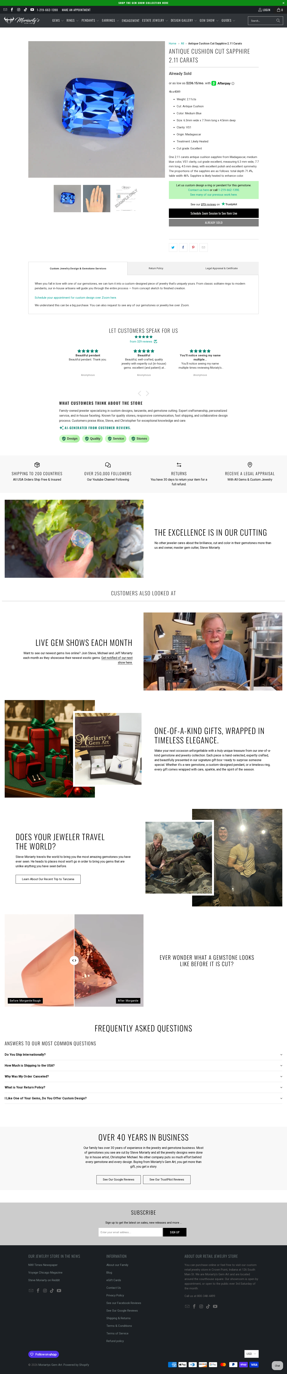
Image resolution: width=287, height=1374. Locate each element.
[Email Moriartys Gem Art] (5, 10)
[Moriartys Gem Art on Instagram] (18, 10)
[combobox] (265, 20)
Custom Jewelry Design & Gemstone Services (78, 268)
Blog (109, 1272)
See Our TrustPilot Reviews (167, 1179)
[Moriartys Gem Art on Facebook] (12, 10)
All (182, 43)
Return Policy (156, 268)
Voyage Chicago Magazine (45, 1272)
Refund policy (115, 1341)
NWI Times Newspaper (43, 1265)
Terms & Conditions (119, 1326)
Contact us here (198, 190)
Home (172, 43)
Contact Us (113, 1288)
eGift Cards (113, 1280)
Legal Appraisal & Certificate (222, 268)
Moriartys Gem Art (50, 1365)
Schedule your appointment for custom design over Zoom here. (76, 297)
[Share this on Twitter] (173, 247)
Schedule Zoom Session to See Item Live (214, 213)
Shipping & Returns (118, 1318)
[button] (58, 21)
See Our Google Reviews (118, 1179)
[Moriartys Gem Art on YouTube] (32, 10)
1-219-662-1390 (47, 10)
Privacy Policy (115, 1295)
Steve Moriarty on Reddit (44, 1280)
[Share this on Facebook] (183, 247)
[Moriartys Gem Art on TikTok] (25, 10)
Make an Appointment (76, 10)
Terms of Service (117, 1333)
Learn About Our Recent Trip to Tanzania (48, 879)
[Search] (278, 20)
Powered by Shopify (76, 1365)
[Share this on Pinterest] (193, 247)
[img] (143, 337)
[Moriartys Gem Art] (22, 20)
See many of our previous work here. (213, 194)
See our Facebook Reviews (123, 1303)
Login (266, 10)
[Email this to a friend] (203, 247)
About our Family (117, 1265)
